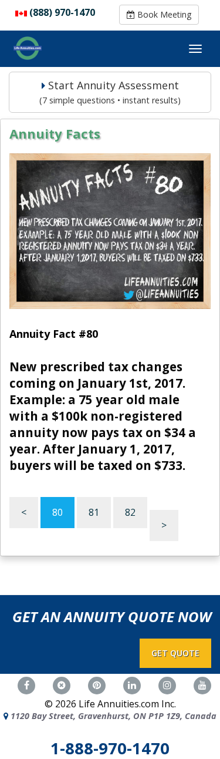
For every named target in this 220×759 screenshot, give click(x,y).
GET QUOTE (175, 653)
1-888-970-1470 (110, 748)
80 (57, 512)
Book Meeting (163, 14)
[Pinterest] (97, 684)
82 (130, 512)
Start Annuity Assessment (110, 92)
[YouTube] (202, 684)
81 (94, 512)
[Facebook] (26, 684)
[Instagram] (167, 684)
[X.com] (61, 684)
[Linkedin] (132, 684)
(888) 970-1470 (62, 12)
